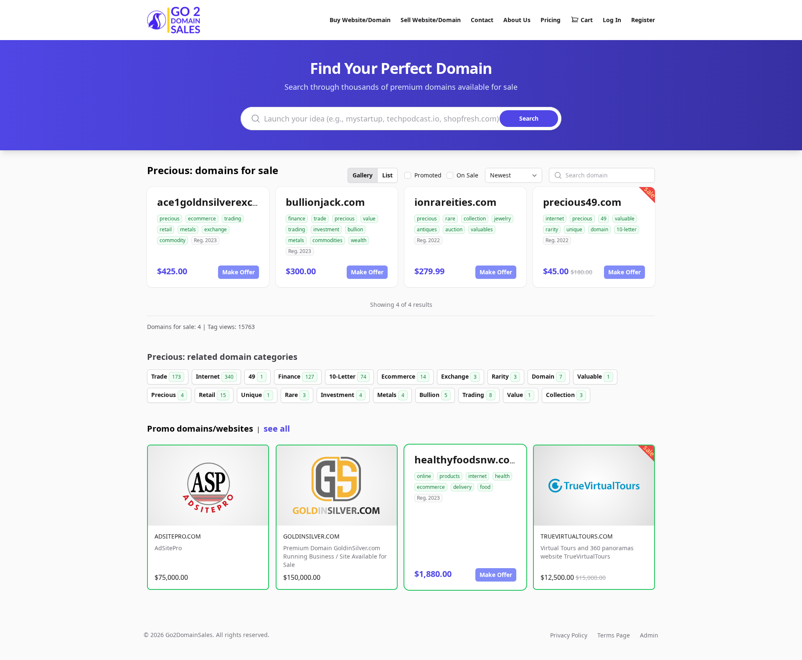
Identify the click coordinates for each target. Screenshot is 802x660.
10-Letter (347, 376)
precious (170, 218)
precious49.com (582, 202)
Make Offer (238, 272)
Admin (649, 635)
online (424, 476)
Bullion (433, 395)
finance (296, 218)
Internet (214, 376)
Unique (255, 395)
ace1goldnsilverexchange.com (232, 202)
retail (166, 229)
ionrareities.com (455, 202)
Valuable (593, 376)
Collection (564, 395)
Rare (295, 395)
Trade (166, 376)
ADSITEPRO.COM (178, 536)
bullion (355, 229)
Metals (390, 395)
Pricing (551, 20)
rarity (552, 229)
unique (574, 229)
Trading (477, 395)
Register (643, 20)
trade (320, 218)
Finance (296, 376)
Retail (212, 395)
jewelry (502, 218)
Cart (587, 20)
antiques (427, 229)
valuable (624, 218)
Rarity (504, 376)
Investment (341, 395)
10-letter (627, 229)
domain (599, 229)
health (502, 476)
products (449, 476)
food (485, 487)
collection (475, 218)
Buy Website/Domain (360, 20)
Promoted (428, 175)
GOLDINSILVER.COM (311, 536)
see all (277, 428)
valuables (482, 229)
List (387, 175)
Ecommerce (403, 376)
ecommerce (202, 218)
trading (232, 218)
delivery (462, 487)
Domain (547, 376)
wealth (358, 240)
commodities (327, 240)
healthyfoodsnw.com (467, 459)
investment (326, 229)
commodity (172, 240)
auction (453, 229)
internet (555, 218)
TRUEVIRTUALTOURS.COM (577, 536)
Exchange (459, 376)
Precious (167, 395)
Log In (612, 20)
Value (519, 395)
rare (450, 218)
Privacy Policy (568, 635)
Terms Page (613, 635)
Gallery (363, 175)
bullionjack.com (325, 202)
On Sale (467, 175)
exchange (215, 229)
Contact (482, 20)
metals (188, 229)
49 (604, 218)
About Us (516, 20)
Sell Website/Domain (431, 20)
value (369, 218)
